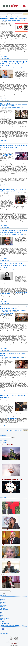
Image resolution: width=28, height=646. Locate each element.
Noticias (2, 598)
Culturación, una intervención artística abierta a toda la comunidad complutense (13, 18)
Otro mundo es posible (5, 616)
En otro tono (3, 603)
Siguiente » (17, 14)
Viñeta (2, 621)
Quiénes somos (4, 623)
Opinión (2, 615)
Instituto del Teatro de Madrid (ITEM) (6, 155)
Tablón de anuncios (5, 619)
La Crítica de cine (4, 609)
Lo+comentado (7, 591)
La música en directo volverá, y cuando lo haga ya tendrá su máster (13, 307)
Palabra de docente (5, 618)
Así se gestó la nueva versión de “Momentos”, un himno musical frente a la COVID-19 (13, 265)
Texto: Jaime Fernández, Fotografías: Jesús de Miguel (12, 20)
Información (13, 643)
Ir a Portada (3, 433)
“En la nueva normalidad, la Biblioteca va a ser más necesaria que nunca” (13, 231)
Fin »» (21, 14)
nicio (26, 8)
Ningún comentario (5, 58)
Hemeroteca (3, 440)
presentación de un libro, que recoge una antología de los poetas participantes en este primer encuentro (13, 211)
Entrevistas (3, 497)
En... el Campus (4, 605)
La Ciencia (3, 608)
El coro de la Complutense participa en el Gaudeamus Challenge (13, 105)
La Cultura (3, 611)
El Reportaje (3, 602)
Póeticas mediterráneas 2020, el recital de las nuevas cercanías (13, 190)
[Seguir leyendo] (3, 56)
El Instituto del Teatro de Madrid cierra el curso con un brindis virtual (13, 146)
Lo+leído (2, 591)
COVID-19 (3, 442)
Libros (2, 612)
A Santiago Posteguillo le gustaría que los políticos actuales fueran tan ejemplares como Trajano (14, 63)
